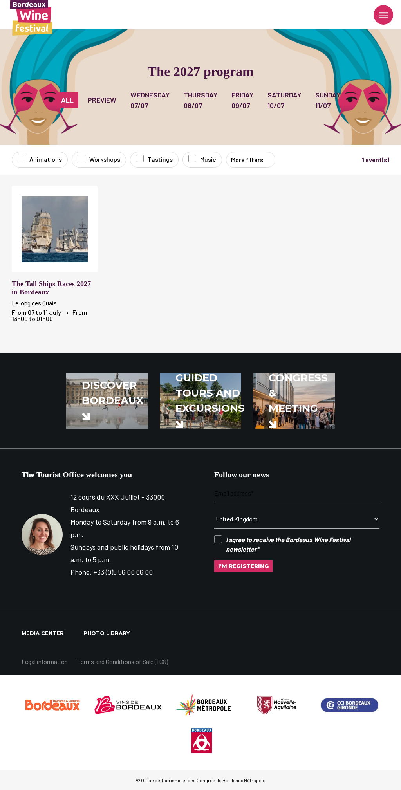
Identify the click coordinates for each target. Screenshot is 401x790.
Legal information (45, 661)
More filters (247, 159)
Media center (43, 633)
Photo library (106, 633)
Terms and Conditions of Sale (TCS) (123, 661)
